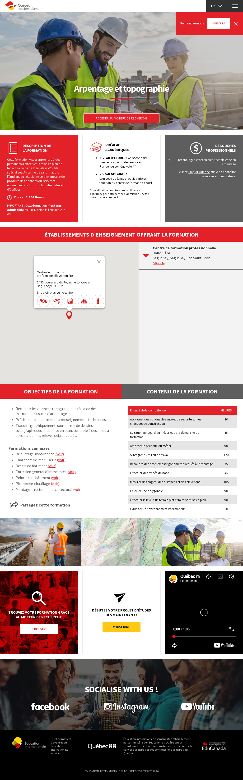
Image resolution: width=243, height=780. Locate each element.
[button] (69, 315)
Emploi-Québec (199, 172)
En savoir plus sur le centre (55, 292)
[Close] (99, 261)
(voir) (59, 454)
